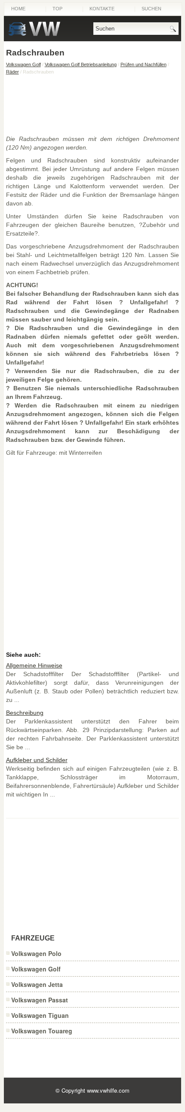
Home (18, 8)
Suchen (151, 8)
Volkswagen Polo (36, 953)
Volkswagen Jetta (37, 984)
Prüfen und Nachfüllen (143, 64)
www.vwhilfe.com (108, 1090)
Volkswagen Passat (39, 1000)
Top (57, 8)
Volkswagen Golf (23, 64)
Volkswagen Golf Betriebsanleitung (81, 64)
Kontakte (101, 8)
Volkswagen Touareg (41, 1030)
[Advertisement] (92, 104)
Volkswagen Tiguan (40, 1015)
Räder (12, 71)
